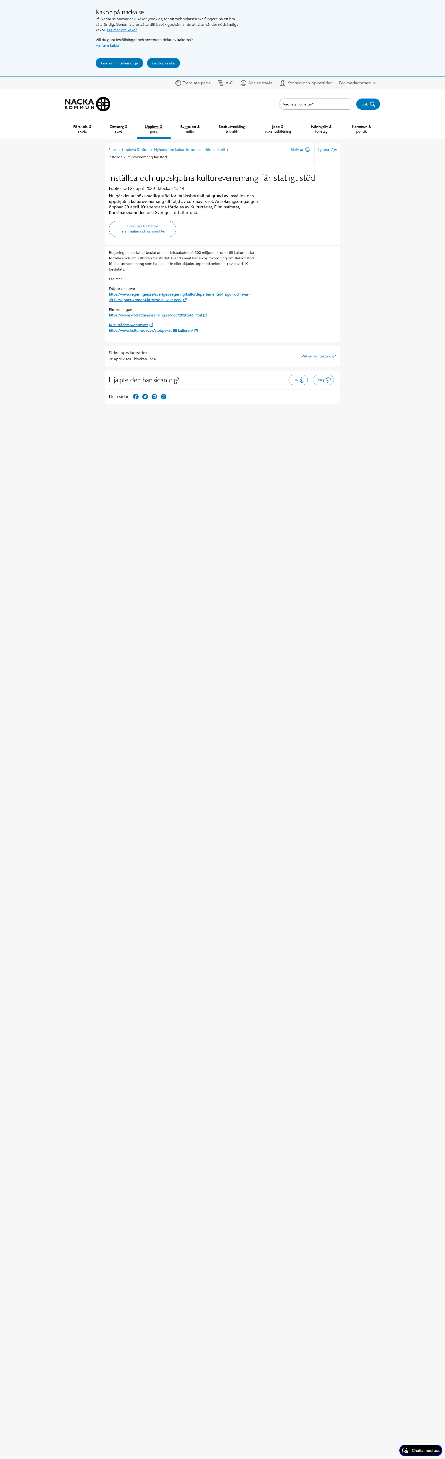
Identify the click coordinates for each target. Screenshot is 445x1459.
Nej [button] (321, 380)
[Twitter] (145, 396)
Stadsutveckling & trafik (232, 129)
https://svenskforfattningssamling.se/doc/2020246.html (155, 315)
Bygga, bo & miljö (190, 129)
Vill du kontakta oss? (319, 356)
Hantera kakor (108, 45)
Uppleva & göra (153, 129)
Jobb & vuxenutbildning (277, 129)
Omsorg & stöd (118, 129)
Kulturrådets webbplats (128, 325)
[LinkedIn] (154, 396)
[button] (193, 83)
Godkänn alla (163, 63)
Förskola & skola (82, 129)
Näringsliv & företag (321, 129)
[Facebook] (136, 396)
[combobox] (316, 104)
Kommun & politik (361, 129)
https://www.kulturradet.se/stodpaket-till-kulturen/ (151, 330)
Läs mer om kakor (122, 30)
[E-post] (163, 396)
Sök (365, 104)
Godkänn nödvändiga (119, 63)
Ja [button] (296, 380)
